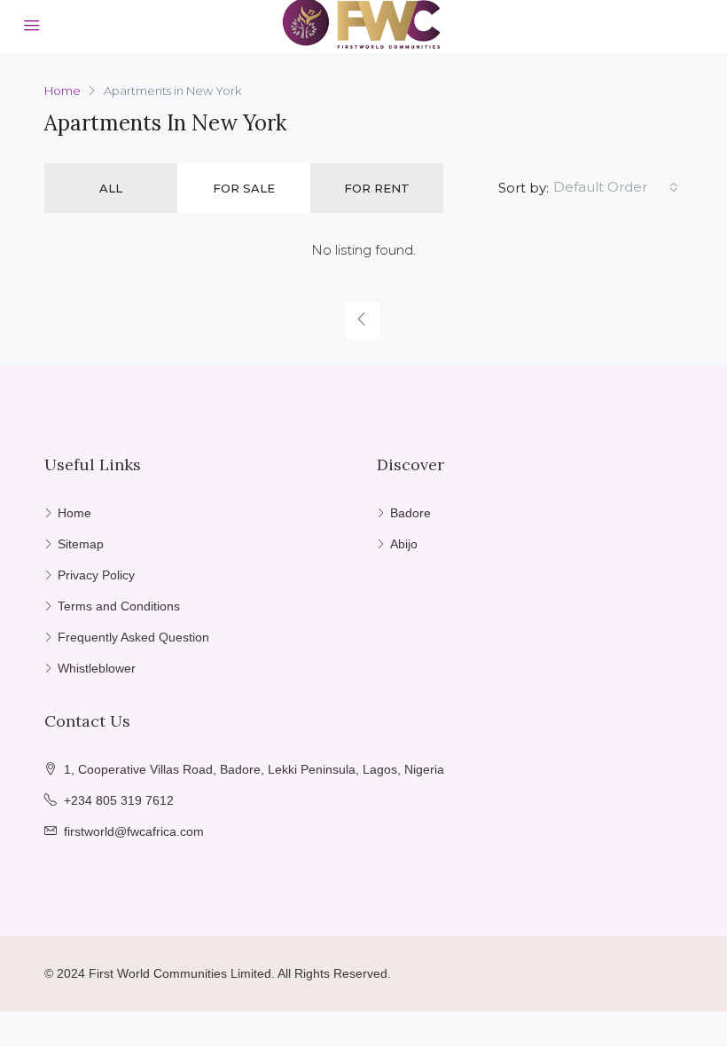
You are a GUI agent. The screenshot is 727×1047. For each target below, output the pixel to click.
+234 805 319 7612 (119, 800)
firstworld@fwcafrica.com (134, 831)
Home (74, 513)
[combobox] (616, 187)
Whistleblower (97, 668)
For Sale (244, 188)
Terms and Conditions (119, 606)
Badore (410, 513)
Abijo (404, 544)
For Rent (377, 188)
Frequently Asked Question (133, 637)
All (110, 188)
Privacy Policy (96, 575)
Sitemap (81, 544)
